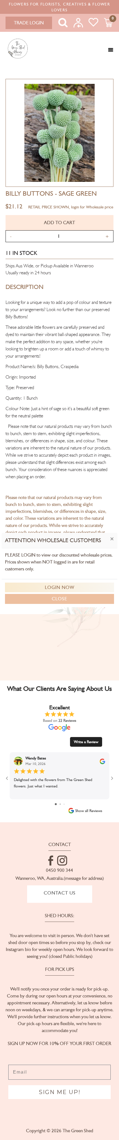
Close (59, 598)
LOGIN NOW (59, 587)
